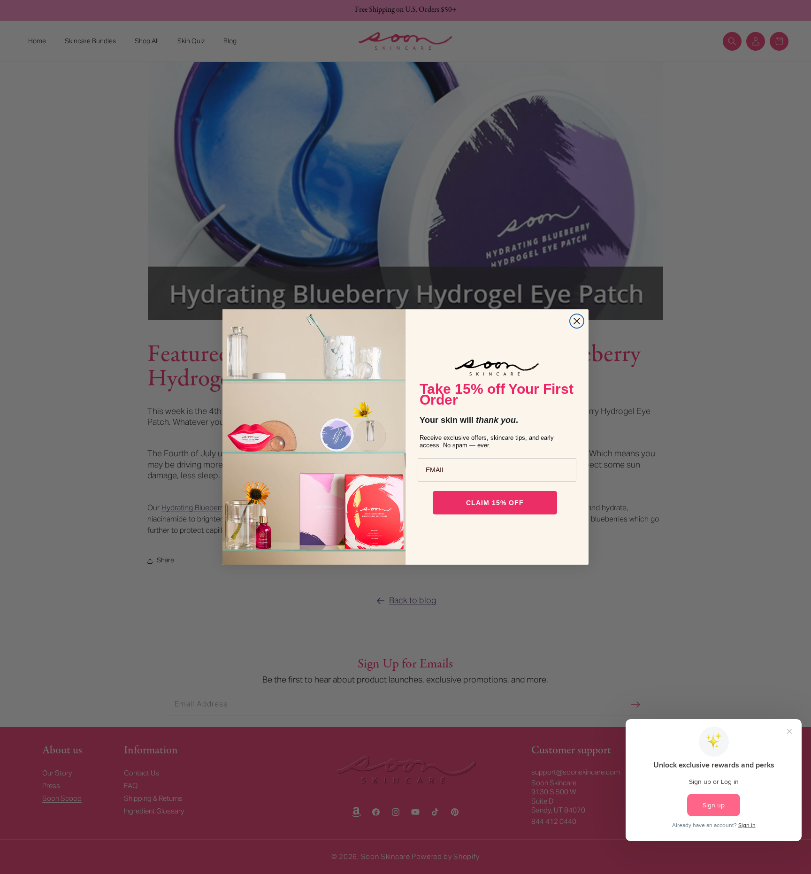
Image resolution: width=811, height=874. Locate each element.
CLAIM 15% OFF (495, 502)
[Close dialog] (577, 321)
